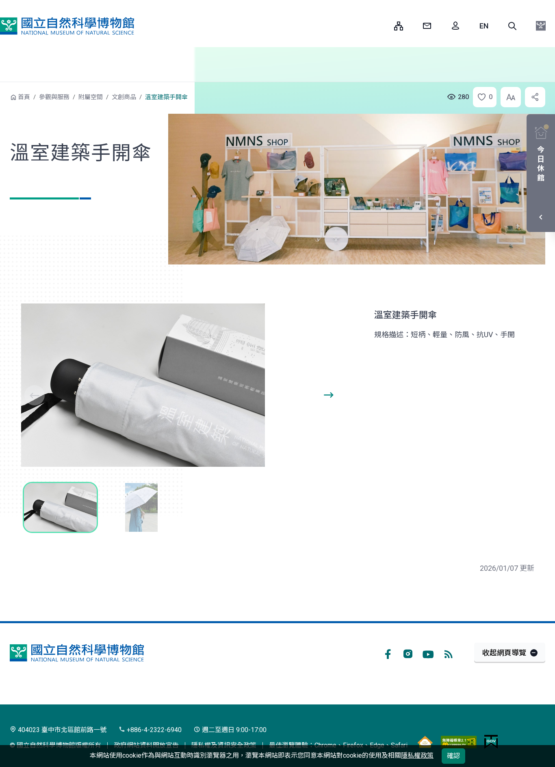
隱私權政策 (417, 755)
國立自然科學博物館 (67, 26)
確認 (453, 756)
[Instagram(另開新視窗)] (408, 653)
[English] (484, 26)
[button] (512, 26)
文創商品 (124, 97)
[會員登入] (455, 26)
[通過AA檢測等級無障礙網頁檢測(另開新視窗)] (459, 741)
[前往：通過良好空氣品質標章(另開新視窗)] (425, 741)
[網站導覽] (398, 26)
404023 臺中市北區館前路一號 (61, 730)
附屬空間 (90, 97)
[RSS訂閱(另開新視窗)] (448, 653)
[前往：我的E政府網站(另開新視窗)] (491, 741)
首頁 (24, 97)
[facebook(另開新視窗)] (388, 653)
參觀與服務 (54, 97)
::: (381, 26)
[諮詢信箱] (427, 26)
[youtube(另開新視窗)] (428, 653)
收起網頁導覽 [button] (504, 652)
